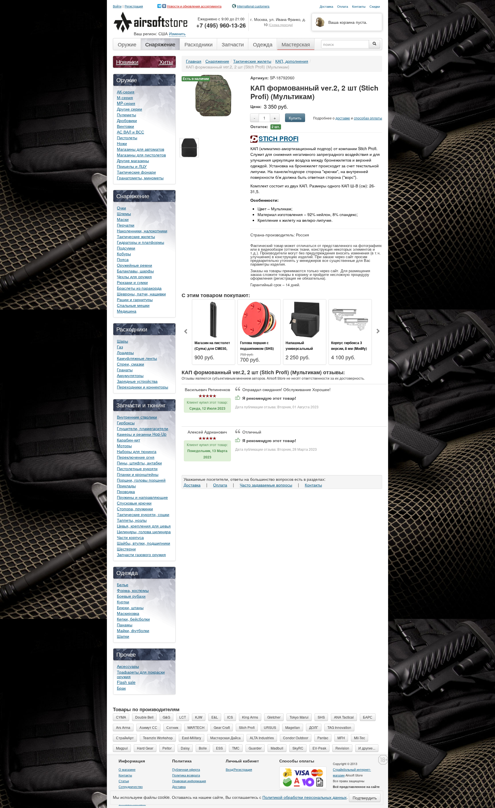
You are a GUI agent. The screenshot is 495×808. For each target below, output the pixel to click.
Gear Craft (222, 727)
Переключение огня (135, 457)
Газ (120, 347)
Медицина (126, 311)
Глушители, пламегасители (142, 428)
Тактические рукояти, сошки (143, 514)
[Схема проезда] (281, 24)
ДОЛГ (313, 727)
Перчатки (125, 225)
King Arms (250, 717)
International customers (253, 6)
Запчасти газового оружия (141, 554)
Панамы (124, 624)
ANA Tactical (344, 717)
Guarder (255, 748)
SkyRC (297, 748)
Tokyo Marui (299, 717)
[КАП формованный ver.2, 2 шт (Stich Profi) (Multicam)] (189, 147)
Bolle (203, 748)
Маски (123, 219)
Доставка (192, 485)
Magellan (292, 727)
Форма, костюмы (133, 590)
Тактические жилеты (136, 236)
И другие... (366, 748)
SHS (321, 717)
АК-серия (125, 92)
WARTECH (196, 727)
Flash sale (126, 682)
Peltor (167, 748)
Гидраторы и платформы (140, 242)
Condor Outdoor (295, 737)
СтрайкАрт (125, 737)
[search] (374, 44)
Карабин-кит (128, 440)
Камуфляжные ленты (137, 358)
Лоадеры (125, 352)
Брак (121, 688)
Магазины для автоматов (140, 149)
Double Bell (144, 717)
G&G (166, 717)
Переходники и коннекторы (142, 387)
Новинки (127, 62)
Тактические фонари (136, 172)
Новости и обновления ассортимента (194, 6)
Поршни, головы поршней (141, 480)
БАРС (367, 717)
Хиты (166, 62)
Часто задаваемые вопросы (266, 485)
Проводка (126, 491)
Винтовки (125, 126)
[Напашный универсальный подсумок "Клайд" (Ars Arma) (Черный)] (305, 319)
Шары (122, 341)
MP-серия (126, 103)
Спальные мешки (133, 305)
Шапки (123, 636)
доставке (342, 117)
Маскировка (128, 613)
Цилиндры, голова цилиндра (144, 531)
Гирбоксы (126, 422)
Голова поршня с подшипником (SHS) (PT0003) (257, 348)
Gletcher (273, 717)
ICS (230, 717)
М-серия (125, 97)
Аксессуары (128, 666)
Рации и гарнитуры (135, 299)
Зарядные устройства (137, 381)
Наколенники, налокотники (142, 231)
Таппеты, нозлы (132, 520)
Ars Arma (123, 727)
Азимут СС (148, 727)
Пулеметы (126, 114)
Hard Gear (145, 748)
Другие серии (129, 109)
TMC (235, 748)
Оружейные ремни (134, 265)
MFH (341, 737)
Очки (121, 208)
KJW (198, 717)
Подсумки (126, 248)
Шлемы (124, 213)
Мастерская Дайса (225, 737)
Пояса (123, 259)
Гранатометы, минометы (140, 178)
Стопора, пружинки (135, 508)
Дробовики (127, 120)
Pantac (322, 737)
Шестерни (126, 549)
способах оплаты (368, 117)
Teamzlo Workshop (158, 737)
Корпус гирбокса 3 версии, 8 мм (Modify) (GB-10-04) (349, 348)
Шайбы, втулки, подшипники (143, 543)
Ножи (122, 143)
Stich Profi (278, 138)
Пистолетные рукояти (137, 468)
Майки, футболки (133, 630)
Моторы (124, 445)
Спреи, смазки (130, 364)
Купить (295, 118)
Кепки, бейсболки (133, 619)
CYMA (121, 717)
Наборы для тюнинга (136, 451)
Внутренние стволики (137, 417)
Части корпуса (130, 537)
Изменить (177, 33)
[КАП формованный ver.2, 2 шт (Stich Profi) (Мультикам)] (213, 95)
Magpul (122, 748)
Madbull (277, 748)
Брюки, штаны (130, 607)
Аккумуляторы (130, 375)
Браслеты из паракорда (139, 288)
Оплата (220, 485)
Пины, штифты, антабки (139, 463)
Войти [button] (117, 6)
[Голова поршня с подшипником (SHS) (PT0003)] (259, 319)
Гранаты (125, 369)
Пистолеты (127, 137)
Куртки (123, 602)
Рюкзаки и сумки (132, 282)
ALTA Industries (262, 737)
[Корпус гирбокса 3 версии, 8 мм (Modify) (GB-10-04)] (350, 319)
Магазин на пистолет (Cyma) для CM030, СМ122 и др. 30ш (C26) (213, 348)
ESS (219, 748)
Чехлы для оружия (134, 276)
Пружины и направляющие (142, 497)
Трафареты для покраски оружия (141, 674)
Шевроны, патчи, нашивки (141, 294)
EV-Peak (319, 748)
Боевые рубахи (131, 596)
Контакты (313, 485)
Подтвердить (365, 798)
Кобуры (124, 253)
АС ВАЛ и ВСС (130, 132)
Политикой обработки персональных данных (304, 797)
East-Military (191, 737)
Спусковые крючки (134, 503)
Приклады (126, 486)
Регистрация (134, 6)
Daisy (185, 748)
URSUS (270, 727)
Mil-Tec (359, 737)
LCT (182, 717)
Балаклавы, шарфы (135, 271)
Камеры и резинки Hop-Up (141, 434)
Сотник (172, 727)
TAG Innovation (339, 727)
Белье (122, 584)
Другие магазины (133, 160)
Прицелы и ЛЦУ (132, 166)
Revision (342, 748)
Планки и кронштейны (137, 474)
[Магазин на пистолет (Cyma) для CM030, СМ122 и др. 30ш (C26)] (213, 319)
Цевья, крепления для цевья (144, 526)
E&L (214, 717)
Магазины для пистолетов (141, 155)
